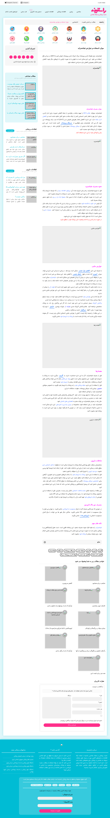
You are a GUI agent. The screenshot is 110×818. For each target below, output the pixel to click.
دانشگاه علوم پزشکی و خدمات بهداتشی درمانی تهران (19, 763)
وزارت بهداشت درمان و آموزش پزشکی (23, 756)
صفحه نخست (101, 3)
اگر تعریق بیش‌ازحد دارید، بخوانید (14, 156)
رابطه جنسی (77, 274)
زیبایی (71, 12)
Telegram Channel (12, 2)
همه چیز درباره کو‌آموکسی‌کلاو (15, 187)
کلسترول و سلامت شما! (16, 93)
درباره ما (55, 785)
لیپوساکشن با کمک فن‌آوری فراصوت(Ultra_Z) (59, 628)
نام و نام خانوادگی (67, 794)
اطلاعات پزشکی (61, 12)
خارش (52, 306)
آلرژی (61, 375)
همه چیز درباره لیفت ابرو (98, 673)
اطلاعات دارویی (49, 12)
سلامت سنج (48, 785)
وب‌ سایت (99, 709)
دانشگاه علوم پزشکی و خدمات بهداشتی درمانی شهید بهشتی (18, 771)
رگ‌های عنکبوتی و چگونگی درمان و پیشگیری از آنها (90, 651)
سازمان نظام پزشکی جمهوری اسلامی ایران (22, 759)
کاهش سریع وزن (67, 583)
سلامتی (79, 12)
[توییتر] (15, 57)
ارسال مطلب (76, 785)
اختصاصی (75, 22)
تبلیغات (68, 785)
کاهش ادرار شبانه (97, 555)
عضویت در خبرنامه (55, 811)
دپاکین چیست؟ (20, 197)
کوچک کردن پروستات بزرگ (69, 555)
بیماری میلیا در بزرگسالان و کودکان (95, 628)
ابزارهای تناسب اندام (11, 12)
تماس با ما (61, 785)
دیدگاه (69, 696)
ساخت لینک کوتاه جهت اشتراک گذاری (23, 62)
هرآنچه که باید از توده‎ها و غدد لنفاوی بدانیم (59, 606)
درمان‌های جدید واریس (17, 147)
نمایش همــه (10, 130)
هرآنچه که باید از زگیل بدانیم (64, 651)
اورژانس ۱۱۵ (84, 515)
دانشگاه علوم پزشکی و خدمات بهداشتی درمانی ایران (19, 766)
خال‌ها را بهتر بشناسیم (98, 606)
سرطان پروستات (66, 123)
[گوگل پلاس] (19, 57)
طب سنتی (24, 12)
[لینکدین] (11, 57)
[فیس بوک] (23, 57)
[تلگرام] (27, 57)
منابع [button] (98, 542)
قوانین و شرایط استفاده (36, 785)
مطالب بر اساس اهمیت (88, 22)
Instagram (25, 2)
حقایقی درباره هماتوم (99, 583)
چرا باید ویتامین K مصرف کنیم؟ (14, 177)
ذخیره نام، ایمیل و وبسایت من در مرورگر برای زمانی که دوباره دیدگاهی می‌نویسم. (81, 721)
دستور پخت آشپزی (35, 12)
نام (100, 696)
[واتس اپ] (32, 57)
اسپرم (95, 274)
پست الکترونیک (68, 802)
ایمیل (100, 702)
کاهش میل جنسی (84, 270)
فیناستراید (52, 550)
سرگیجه (83, 310)
